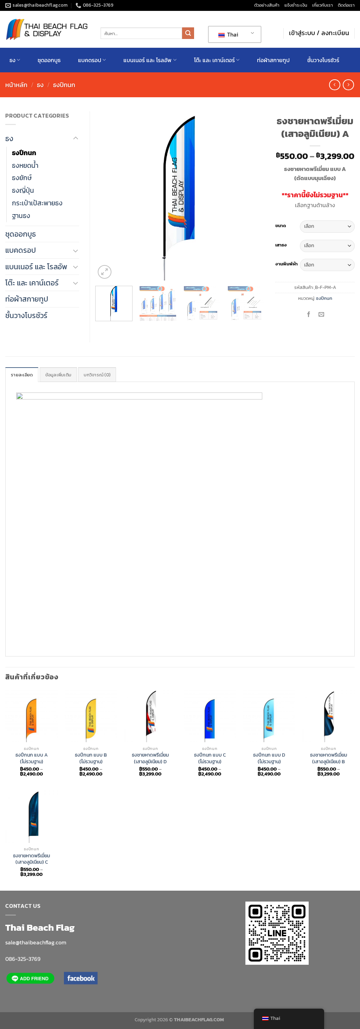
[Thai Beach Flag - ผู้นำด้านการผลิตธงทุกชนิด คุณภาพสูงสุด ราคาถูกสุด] (47, 29)
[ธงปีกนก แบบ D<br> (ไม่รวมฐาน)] (269, 716)
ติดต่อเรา (346, 5)
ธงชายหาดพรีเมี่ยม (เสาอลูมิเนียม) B (328, 758)
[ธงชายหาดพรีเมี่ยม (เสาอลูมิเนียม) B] (328, 716)
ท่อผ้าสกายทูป (273, 60)
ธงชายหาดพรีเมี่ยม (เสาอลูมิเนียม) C (31, 858)
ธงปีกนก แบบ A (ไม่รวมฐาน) (31, 758)
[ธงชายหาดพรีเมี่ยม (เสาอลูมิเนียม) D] (150, 716)
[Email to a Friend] (321, 314)
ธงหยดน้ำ (25, 165)
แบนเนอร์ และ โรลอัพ (147, 60)
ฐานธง (21, 215)
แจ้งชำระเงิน (295, 5)
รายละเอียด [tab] (22, 374)
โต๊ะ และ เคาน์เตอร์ (214, 60)
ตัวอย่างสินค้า (266, 5)
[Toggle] (75, 138)
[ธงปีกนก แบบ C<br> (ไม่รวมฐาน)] (210, 716)
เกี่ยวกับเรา (322, 5)
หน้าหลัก (16, 85)
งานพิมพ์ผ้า (286, 264)
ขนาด (280, 225)
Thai (232, 34)
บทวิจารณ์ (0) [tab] (97, 374)
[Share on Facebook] (308, 314)
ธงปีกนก (64, 85)
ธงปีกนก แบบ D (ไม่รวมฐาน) (269, 758)
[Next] (252, 196)
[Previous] (107, 196)
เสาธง (281, 245)
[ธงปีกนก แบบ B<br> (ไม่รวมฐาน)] (91, 716)
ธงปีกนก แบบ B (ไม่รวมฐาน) (91, 758)
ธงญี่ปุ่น (23, 190)
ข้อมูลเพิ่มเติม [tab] (58, 374)
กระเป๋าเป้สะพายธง (37, 203)
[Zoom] (104, 272)
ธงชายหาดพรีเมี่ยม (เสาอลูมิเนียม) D (150, 758)
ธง (12, 60)
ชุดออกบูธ (49, 60)
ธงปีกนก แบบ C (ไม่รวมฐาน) (210, 758)
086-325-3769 (22, 959)
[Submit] (188, 33)
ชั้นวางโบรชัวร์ (323, 60)
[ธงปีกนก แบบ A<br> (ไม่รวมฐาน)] (31, 716)
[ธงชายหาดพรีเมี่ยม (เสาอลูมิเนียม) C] (31, 816)
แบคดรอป (89, 60)
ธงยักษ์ (22, 178)
